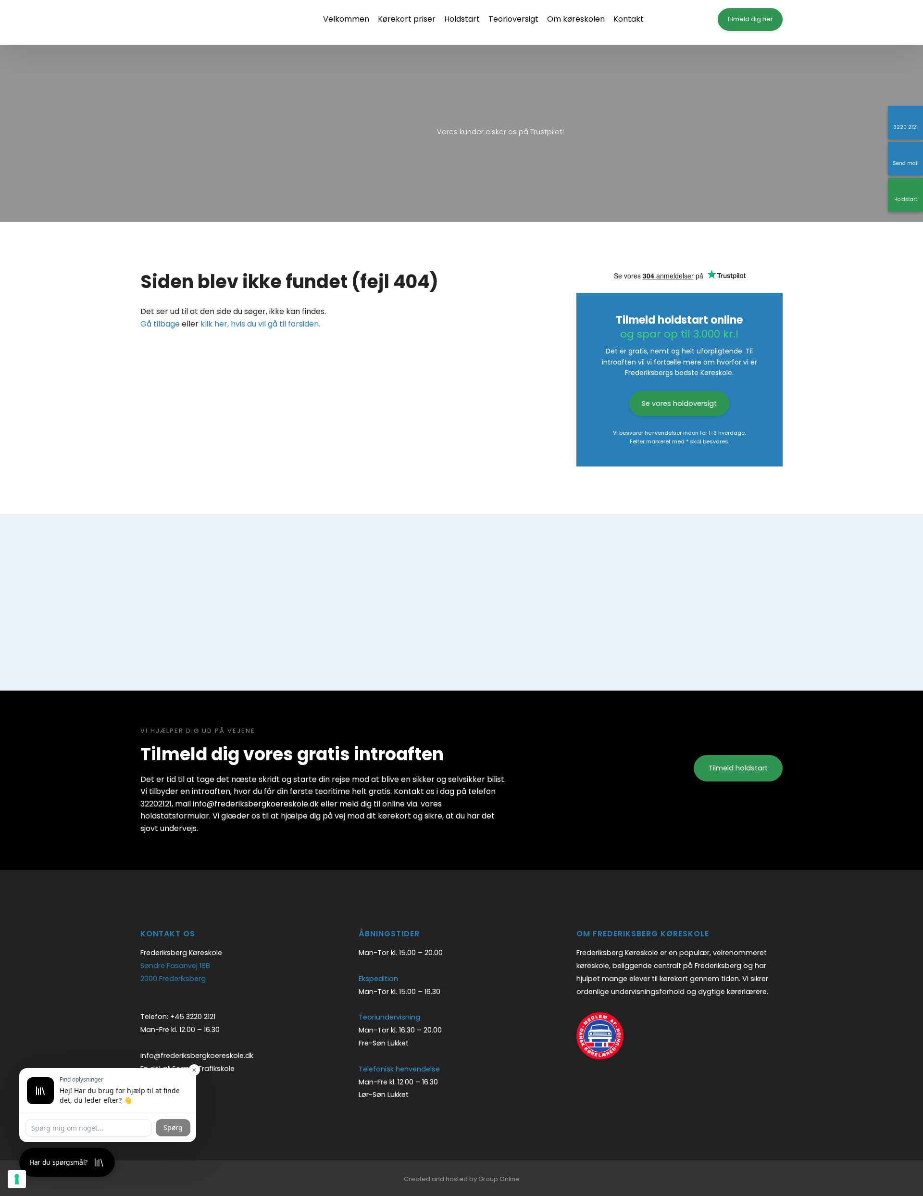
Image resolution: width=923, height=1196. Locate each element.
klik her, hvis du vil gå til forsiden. (260, 323)
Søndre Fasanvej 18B (175, 965)
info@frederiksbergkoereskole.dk (196, 1055)
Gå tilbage (160, 323)
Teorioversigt (513, 19)
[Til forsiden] (198, 22)
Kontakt (628, 19)
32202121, (156, 803)
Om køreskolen (576, 19)
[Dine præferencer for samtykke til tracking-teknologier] (17, 1179)
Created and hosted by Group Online (462, 1178)
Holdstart (462, 19)
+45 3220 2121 (192, 1016)
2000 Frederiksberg (173, 978)
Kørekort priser (407, 19)
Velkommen (346, 19)
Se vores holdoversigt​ (679, 403)
